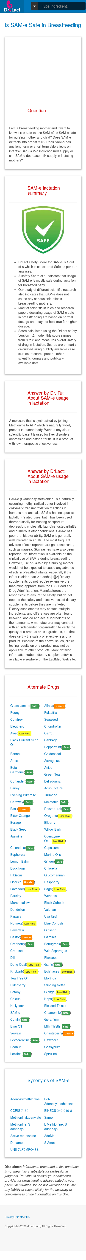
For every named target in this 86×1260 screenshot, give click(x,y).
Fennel (15, 753)
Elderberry (17, 985)
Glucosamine (19, 705)
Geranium (51, 1019)
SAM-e (15, 1012)
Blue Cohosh (53, 923)
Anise (48, 767)
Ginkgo (49, 992)
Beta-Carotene (17, 769)
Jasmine (16, 836)
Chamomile (52, 1012)
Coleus (15, 998)
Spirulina (50, 1053)
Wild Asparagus (55, 950)
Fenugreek (52, 943)
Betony (15, 992)
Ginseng (50, 930)
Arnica (14, 760)
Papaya (15, 916)
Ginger (49, 861)
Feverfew (17, 930)
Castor (15, 937)
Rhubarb (16, 971)
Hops (48, 998)
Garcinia (50, 937)
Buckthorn (17, 868)
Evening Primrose (23, 795)
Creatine (16, 950)
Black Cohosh (54, 902)
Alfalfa (48, 705)
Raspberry (51, 882)
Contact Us (23, 1217)
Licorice (16, 882)
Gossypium (52, 1047)
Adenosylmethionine (25, 1099)
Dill (12, 957)
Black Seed (18, 829)
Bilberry (49, 822)
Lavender (17, 888)
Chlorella (50, 868)
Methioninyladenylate (25, 1117)
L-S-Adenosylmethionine (59, 1101)
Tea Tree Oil (19, 978)
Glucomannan (54, 875)
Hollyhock (17, 1005)
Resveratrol (52, 808)
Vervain (15, 1033)
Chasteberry (53, 1033)
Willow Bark (52, 829)
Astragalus (52, 760)
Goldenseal (52, 753)
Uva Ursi (50, 916)
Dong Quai (18, 964)
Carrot (48, 733)
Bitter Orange (20, 815)
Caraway (16, 801)
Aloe (13, 733)
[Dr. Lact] (12, 6)
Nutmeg (16, 923)
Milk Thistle (52, 1026)
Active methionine (23, 1135)
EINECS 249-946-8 (58, 1110)
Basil (13, 808)
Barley (14, 788)
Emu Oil (16, 1026)
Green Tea (52, 774)
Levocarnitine (20, 1040)
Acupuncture (53, 788)
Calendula (17, 847)
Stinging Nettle (54, 985)
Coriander (17, 781)
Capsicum (51, 847)
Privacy (9, 1217)
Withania (50, 895)
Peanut (15, 1047)
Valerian (50, 909)
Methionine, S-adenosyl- (20, 1126)
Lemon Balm (19, 861)
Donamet (17, 1142)
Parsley (15, 895)
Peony (14, 712)
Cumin (15, 1019)
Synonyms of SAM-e (48, 1080)
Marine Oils (52, 854)
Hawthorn (51, 1040)
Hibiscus (16, 875)
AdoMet (49, 1135)
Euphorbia (17, 854)
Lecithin (16, 1053)
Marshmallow (20, 902)
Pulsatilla (50, 712)
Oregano (50, 815)
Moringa (50, 978)
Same (48, 1117)
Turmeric (50, 795)
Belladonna (52, 781)
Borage (15, 822)
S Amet (49, 1142)
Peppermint (52, 747)
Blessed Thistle (55, 1005)
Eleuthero (17, 726)
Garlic (48, 964)
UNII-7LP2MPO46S (24, 1149)
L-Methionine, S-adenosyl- (56, 1126)
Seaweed (51, 719)
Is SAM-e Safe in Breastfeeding (43, 25)
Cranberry (17, 943)
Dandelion (17, 909)
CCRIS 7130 (19, 1110)
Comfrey (16, 719)
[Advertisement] (43, 70)
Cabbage (51, 740)
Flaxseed (51, 957)
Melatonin (51, 801)
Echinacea (51, 971)
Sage (48, 888)
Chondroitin (52, 726)
